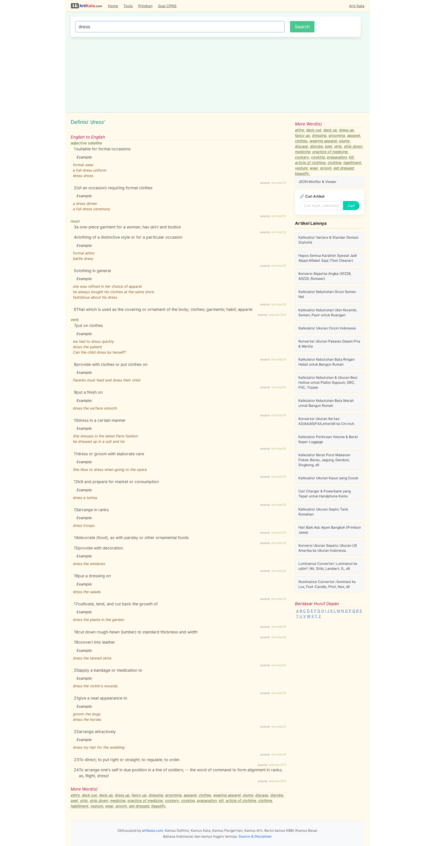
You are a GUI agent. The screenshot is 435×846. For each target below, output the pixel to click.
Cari (351, 205)
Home (113, 6)
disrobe (276, 795)
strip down (99, 800)
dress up (122, 795)
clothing (265, 800)
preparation (207, 800)
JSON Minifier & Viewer (317, 182)
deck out (89, 795)
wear (109, 806)
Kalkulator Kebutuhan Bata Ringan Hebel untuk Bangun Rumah (326, 362)
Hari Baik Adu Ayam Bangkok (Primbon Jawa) (329, 529)
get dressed (139, 806)
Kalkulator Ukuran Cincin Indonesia (327, 328)
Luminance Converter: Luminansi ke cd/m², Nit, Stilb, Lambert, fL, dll (327, 566)
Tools (128, 6)
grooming (173, 795)
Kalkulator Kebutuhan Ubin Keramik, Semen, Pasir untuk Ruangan (327, 312)
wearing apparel (227, 795)
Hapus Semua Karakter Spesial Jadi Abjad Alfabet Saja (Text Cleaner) (327, 258)
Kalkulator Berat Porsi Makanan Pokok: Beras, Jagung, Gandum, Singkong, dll (324, 460)
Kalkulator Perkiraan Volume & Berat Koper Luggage (328, 439)
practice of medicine (145, 800)
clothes (205, 795)
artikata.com (152, 830)
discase (261, 795)
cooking (188, 800)
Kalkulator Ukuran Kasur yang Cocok (328, 478)
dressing (156, 795)
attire (75, 795)
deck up (106, 795)
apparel (190, 795)
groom (121, 806)
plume (248, 795)
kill (221, 800)
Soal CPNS (167, 6)
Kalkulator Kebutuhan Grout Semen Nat (327, 294)
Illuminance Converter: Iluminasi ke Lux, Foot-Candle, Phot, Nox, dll (327, 584)
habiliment (79, 806)
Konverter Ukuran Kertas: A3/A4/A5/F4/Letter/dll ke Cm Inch (326, 421)
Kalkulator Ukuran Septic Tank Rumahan (323, 511)
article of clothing (241, 800)
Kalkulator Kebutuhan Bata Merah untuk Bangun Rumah (326, 403)
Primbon (145, 6)
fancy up (139, 795)
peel (74, 800)
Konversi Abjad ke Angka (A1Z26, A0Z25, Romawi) (324, 276)
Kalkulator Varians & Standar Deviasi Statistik (328, 239)
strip (84, 800)
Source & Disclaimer (255, 836)
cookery (172, 800)
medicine (118, 800)
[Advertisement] (216, 74)
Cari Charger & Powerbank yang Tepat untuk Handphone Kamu (324, 493)
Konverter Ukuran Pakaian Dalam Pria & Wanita (329, 343)
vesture (96, 806)
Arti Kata (356, 6)
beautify (158, 806)
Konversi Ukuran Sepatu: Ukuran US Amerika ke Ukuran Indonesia (327, 548)
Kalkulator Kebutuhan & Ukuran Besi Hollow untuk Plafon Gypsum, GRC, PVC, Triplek (328, 382)
